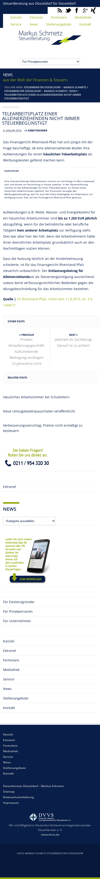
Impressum (11, 803)
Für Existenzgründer (19, 602)
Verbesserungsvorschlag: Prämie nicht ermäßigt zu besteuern (43, 428)
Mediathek (83, 17)
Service (16, 24)
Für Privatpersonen (18, 611)
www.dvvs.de (50, 835)
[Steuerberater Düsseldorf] (50, 43)
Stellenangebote (58, 24)
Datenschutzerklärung (18, 797)
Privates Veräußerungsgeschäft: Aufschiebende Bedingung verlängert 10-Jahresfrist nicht (26, 351)
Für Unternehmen (17, 621)
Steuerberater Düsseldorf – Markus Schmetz (55, 87)
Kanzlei (16, 17)
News (34, 24)
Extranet (36, 17)
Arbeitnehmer (37, 130)
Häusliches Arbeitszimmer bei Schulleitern (36, 397)
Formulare (59, 17)
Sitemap (9, 792)
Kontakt (85, 24)
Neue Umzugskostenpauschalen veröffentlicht (39, 411)
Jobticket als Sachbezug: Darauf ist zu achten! (73, 342)
